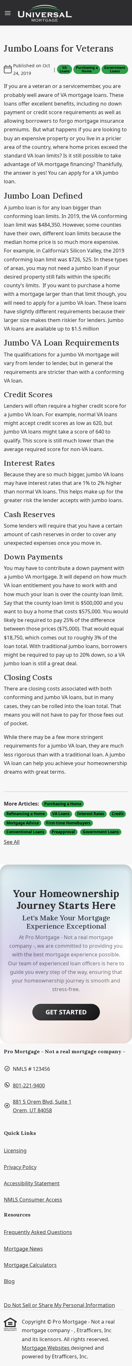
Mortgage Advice (22, 823)
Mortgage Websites (46, 1347)
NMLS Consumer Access (33, 1199)
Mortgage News (23, 1248)
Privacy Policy (20, 1167)
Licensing (15, 1150)
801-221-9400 (29, 1085)
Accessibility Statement (32, 1183)
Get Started (66, 1012)
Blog (9, 1281)
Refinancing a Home (25, 813)
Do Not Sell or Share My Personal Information (59, 1305)
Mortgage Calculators (30, 1264)
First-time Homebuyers (68, 823)
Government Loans (115, 69)
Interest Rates (90, 813)
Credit (118, 813)
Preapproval (63, 832)
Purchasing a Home (87, 69)
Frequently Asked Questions (38, 1232)
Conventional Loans (25, 832)
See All (12, 841)
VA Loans (65, 69)
